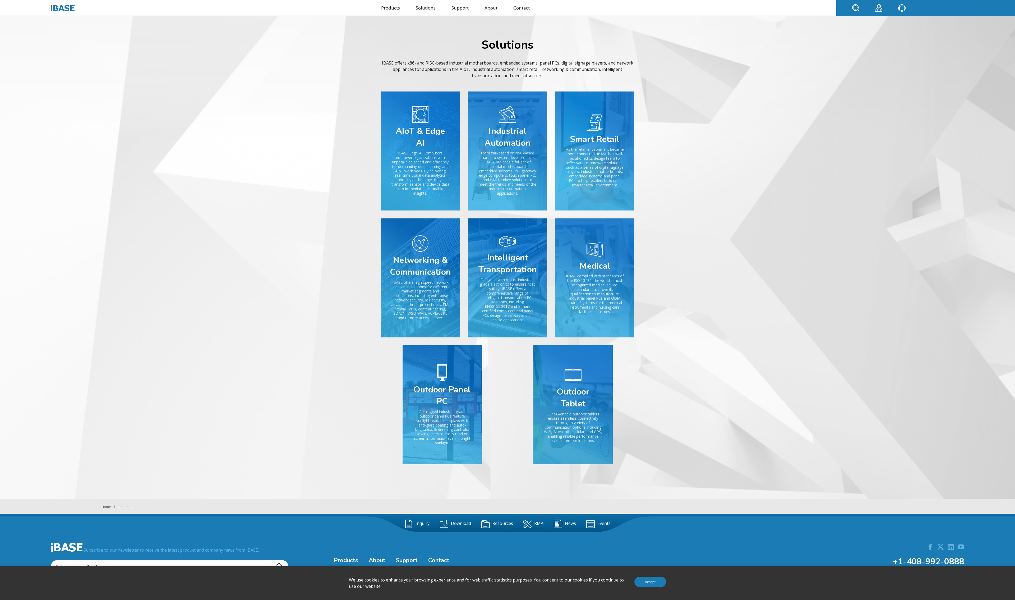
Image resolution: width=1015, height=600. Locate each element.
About (491, 8)
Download (461, 523)
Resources (502, 523)
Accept (650, 581)
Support (460, 8)
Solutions (426, 8)
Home (106, 506)
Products (390, 8)
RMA (538, 523)
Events (604, 523)
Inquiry (423, 523)
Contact (521, 8)
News (570, 523)
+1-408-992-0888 (928, 561)
